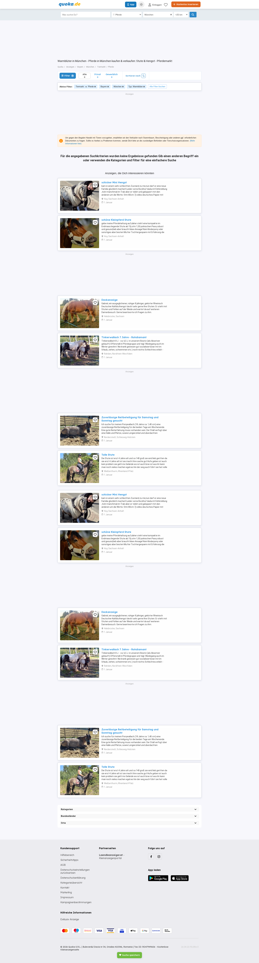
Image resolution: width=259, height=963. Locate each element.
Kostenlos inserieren (187, 4)
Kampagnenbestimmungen (75, 902)
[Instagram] (159, 856)
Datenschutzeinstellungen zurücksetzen (75, 871)
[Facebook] (151, 856)
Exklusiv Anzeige (69, 919)
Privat (97, 75)
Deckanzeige (109, 299)
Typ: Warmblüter (135, 86)
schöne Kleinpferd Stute (116, 219)
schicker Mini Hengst (114, 182)
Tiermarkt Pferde (85, 86)
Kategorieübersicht (71, 882)
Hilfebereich (67, 854)
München (118, 86)
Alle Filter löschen (157, 86)
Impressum (67, 897)
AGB (63, 864)
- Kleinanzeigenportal (111, 856)
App (132, 4)
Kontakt (64, 887)
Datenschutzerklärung (72, 877)
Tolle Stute (108, 454)
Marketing (66, 892)
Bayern (104, 86)
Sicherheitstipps (69, 859)
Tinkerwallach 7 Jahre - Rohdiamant (124, 337)
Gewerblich (112, 75)
